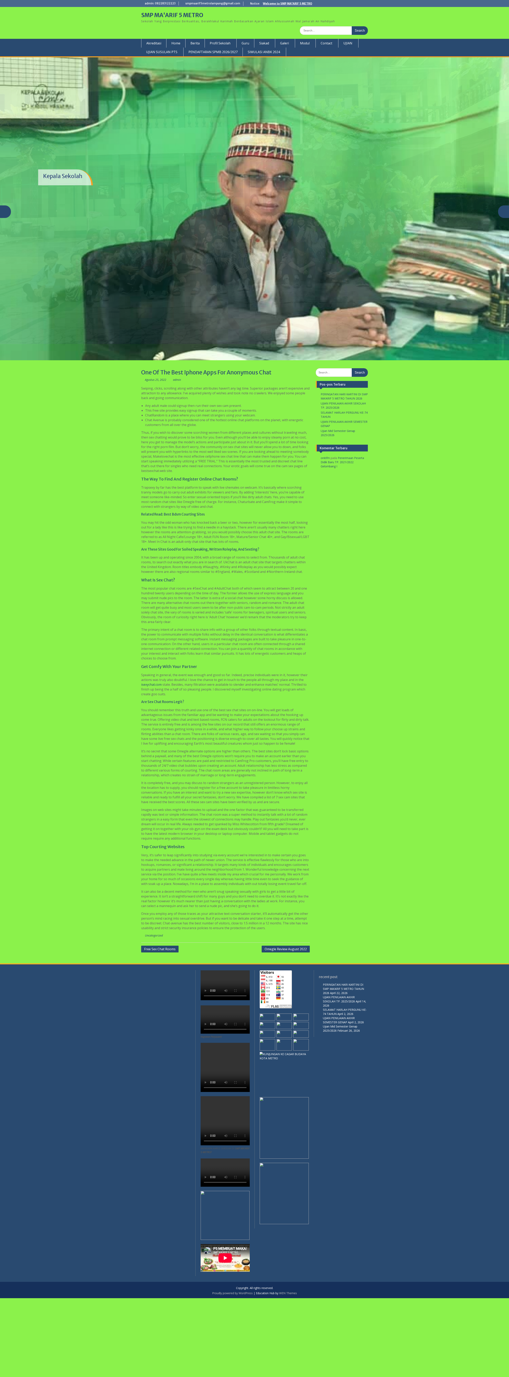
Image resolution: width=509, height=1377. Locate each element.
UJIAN (347, 43)
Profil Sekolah (220, 43)
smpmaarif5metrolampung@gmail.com (212, 3)
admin (177, 458)
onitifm (325, 537)
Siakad (264, 43)
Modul (305, 43)
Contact (326, 43)
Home (175, 43)
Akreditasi (153, 43)
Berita (195, 43)
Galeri (284, 43)
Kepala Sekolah (62, 205)
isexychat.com (151, 763)
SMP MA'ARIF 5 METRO (172, 15)
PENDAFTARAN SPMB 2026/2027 (213, 52)
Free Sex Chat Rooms (160, 1028)
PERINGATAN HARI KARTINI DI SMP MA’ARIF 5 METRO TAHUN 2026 (343, 1068)
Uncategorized (154, 1014)
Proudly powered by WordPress (232, 1372)
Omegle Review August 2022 (286, 1028)
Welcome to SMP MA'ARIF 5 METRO (287, 3)
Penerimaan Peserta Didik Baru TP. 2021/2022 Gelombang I (342, 541)
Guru (245, 43)
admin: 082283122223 (160, 3)
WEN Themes (288, 1372)
